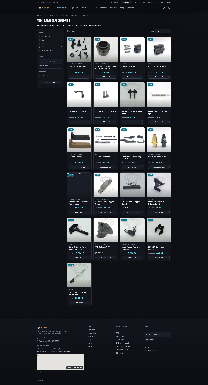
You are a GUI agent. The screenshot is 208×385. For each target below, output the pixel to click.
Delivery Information (123, 343)
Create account (150, 350)
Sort (152, 31)
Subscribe (149, 339)
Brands (90, 343)
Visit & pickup (121, 336)
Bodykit (66, 15)
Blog (117, 330)
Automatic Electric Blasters (52, 15)
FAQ (117, 333)
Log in (169, 2)
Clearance (91, 330)
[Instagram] (43, 372)
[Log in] (164, 8)
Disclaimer (120, 353)
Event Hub (120, 340)
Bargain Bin (92, 333)
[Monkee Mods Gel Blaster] (43, 8)
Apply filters (50, 82)
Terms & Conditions (123, 346)
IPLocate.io (167, 381)
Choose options (132, 77)
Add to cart (79, 77)
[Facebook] (39, 372)
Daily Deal (91, 336)
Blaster (90, 346)
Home (39, 15)
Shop (89, 340)
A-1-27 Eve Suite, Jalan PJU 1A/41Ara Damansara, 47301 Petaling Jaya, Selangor (53, 350)
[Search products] (159, 8)
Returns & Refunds (122, 350)
